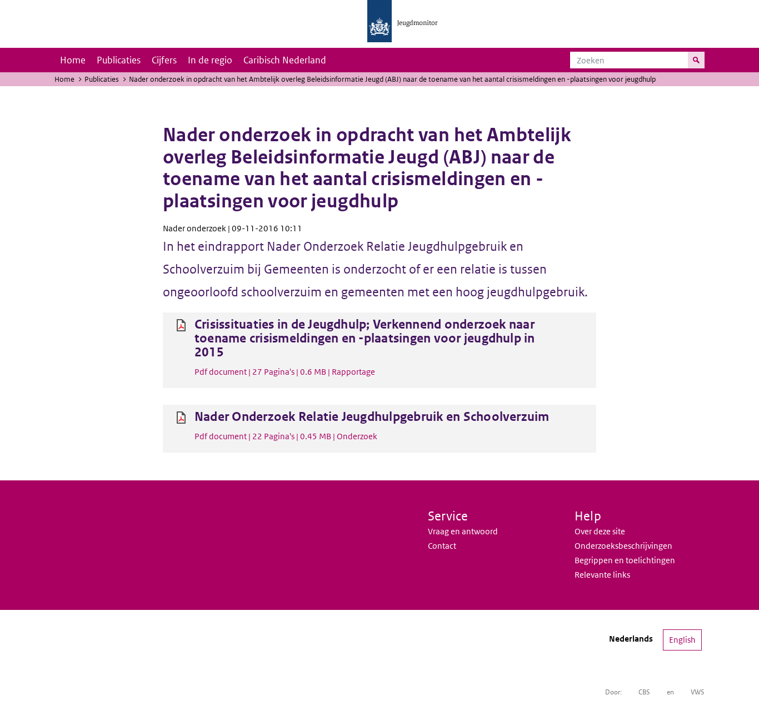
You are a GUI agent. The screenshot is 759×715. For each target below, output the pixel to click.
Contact (442, 545)
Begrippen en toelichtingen (625, 560)
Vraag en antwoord (463, 531)
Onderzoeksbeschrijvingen (623, 545)
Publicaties (119, 60)
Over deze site (600, 531)
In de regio (210, 60)
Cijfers (164, 60)
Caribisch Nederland (284, 60)
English (682, 639)
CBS (644, 692)
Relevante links (602, 574)
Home (73, 60)
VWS (698, 692)
